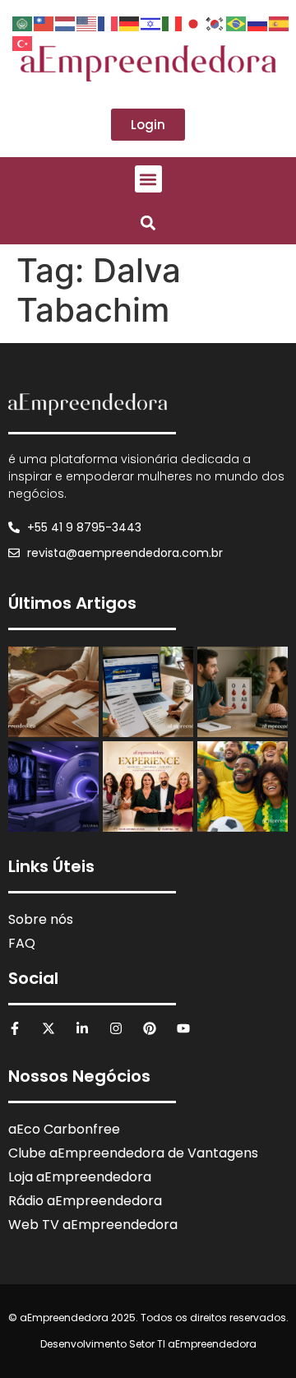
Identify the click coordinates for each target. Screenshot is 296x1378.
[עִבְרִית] (151, 22)
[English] (87, 22)
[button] (148, 179)
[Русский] (258, 22)
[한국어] (215, 22)
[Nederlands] (65, 22)
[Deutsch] (130, 22)
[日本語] (194, 22)
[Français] (108, 22)
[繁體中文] (44, 22)
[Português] (236, 22)
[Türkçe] (23, 42)
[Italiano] (172, 22)
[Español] (279, 22)
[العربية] (23, 22)
